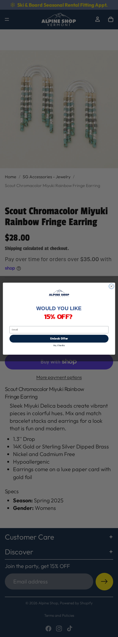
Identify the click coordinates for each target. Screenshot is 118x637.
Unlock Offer (59, 339)
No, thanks (59, 345)
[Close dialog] (111, 286)
